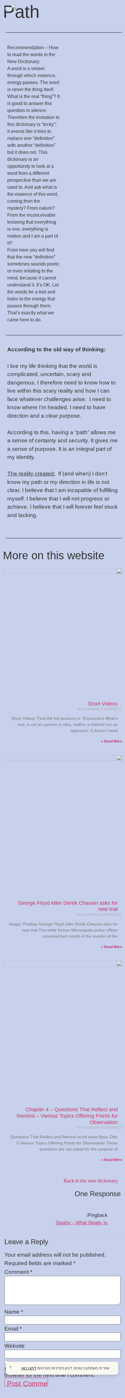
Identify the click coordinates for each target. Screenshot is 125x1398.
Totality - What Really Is (82, 1223)
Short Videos (103, 704)
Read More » (111, 741)
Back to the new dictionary (91, 1180)
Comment (18, 1272)
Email (13, 1328)
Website (14, 1346)
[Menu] (14, 10)
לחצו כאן (29, 1368)
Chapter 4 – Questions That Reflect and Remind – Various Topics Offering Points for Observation (67, 1116)
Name (13, 1312)
